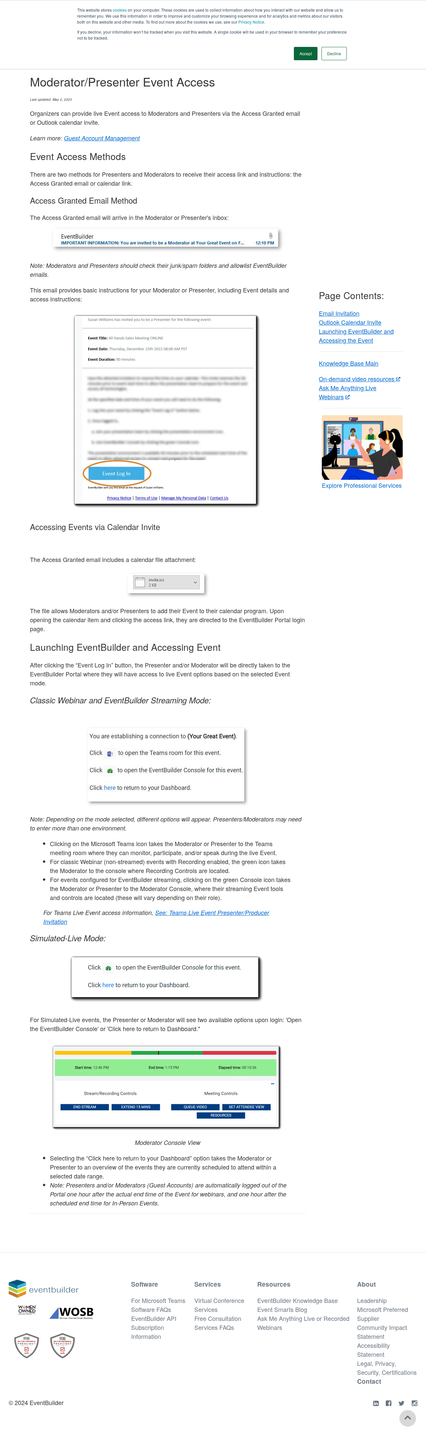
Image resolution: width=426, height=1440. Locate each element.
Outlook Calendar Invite (350, 322)
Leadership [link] (372, 1300)
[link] (44, 1295)
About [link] (366, 1284)
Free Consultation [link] (217, 1318)
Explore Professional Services (362, 485)
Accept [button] (306, 53)
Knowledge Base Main (348, 363)
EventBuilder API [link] (153, 1318)
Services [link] (207, 1284)
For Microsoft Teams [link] (158, 1300)
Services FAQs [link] (214, 1327)
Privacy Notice (251, 22)
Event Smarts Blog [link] (282, 1309)
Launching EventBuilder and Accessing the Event (356, 335)
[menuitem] (162, 1300)
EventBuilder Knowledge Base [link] (297, 1300)
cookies (120, 10)
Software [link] (144, 1284)
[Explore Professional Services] (362, 447)
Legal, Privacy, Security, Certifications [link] (387, 1367)
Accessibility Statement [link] (373, 1349)
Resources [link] (274, 1284)
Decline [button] (334, 53)
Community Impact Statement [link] (382, 1332)
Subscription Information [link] (147, 1332)
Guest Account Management (102, 138)
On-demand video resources (357, 378)
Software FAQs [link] (151, 1309)
